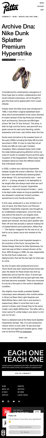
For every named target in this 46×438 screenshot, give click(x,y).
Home (4, 386)
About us (5, 389)
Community (6, 17)
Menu (42, 3)
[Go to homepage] (10, 8)
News (15, 17)
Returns (21, 392)
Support (5, 395)
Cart (42, 10)
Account (40, 6)
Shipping (21, 389)
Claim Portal (23, 395)
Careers (21, 386)
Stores (5, 392)
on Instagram (26, 331)
